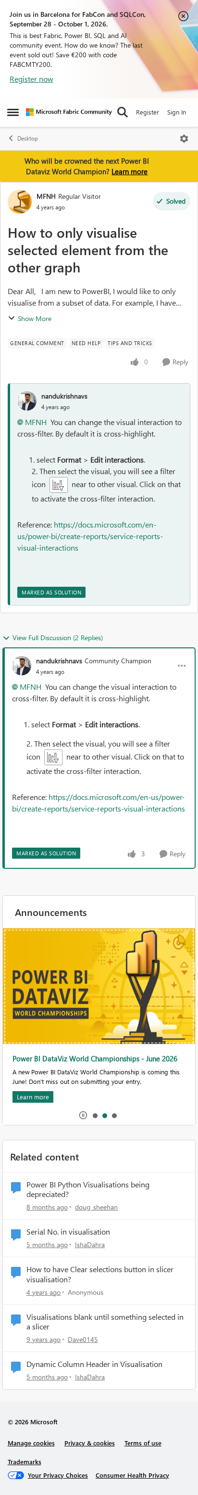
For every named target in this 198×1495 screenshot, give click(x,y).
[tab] (94, 1115)
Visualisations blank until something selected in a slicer (105, 1322)
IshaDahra (90, 1244)
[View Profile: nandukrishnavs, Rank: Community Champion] (21, 665)
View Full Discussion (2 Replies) (57, 637)
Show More (34, 318)
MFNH (46, 196)
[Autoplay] (83, 1115)
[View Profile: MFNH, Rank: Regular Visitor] (20, 202)
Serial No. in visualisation (68, 1232)
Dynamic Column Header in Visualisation (94, 1364)
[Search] (122, 112)
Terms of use (142, 1443)
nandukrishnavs (64, 395)
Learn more (129, 171)
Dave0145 (83, 1339)
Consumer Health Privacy (132, 1475)
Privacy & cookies (89, 1443)
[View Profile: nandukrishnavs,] (27, 401)
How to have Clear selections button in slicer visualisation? (99, 1274)
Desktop (27, 138)
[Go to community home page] (69, 112)
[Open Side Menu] (13, 112)
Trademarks (24, 1461)
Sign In (176, 112)
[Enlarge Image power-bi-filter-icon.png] (59, 485)
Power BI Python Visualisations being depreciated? (87, 1189)
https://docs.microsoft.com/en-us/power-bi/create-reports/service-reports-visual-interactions (90, 536)
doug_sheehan (96, 1206)
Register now (31, 79)
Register (147, 112)
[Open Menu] (184, 138)
